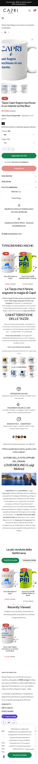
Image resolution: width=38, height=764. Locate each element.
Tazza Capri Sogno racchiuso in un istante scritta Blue (10, 649)
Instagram (28, 520)
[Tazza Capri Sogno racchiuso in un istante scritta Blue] (10, 633)
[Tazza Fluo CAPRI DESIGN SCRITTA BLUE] (27, 262)
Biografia (6, 493)
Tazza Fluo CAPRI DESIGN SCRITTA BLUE (27, 277)
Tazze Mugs (16, 198)
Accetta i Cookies (19, 755)
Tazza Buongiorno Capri (10, 277)
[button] (24, 604)
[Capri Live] (11, 10)
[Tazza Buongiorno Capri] (10, 262)
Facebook (18, 520)
